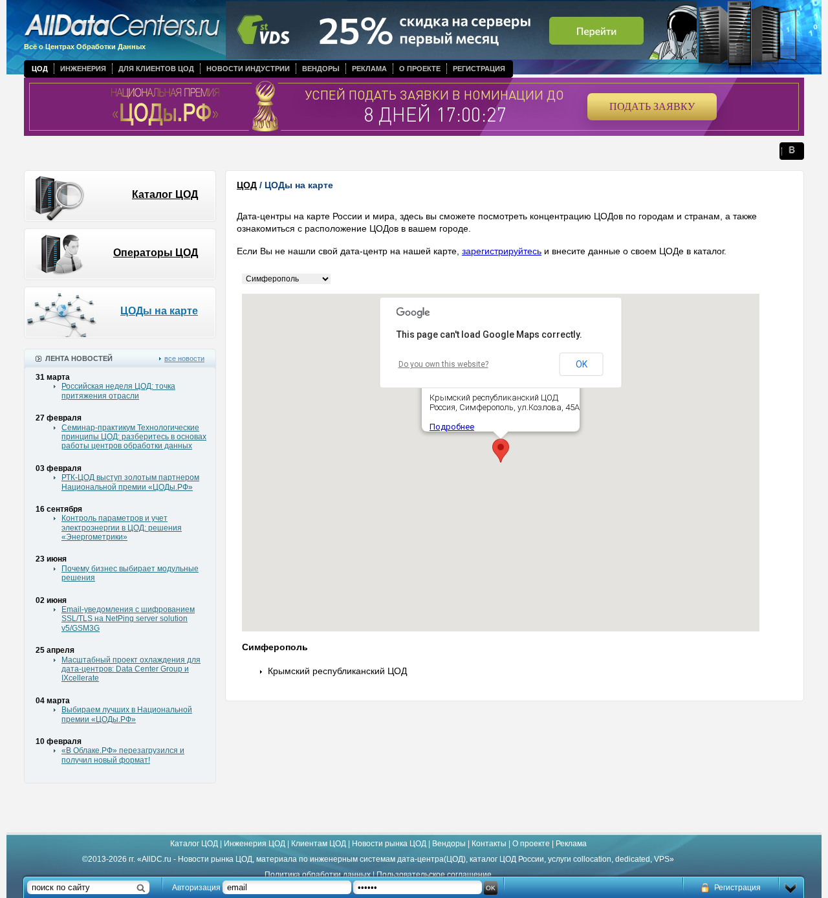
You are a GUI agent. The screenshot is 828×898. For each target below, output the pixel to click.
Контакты (489, 843)
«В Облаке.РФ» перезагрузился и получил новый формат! (122, 755)
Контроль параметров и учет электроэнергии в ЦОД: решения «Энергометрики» (121, 528)
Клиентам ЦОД (318, 843)
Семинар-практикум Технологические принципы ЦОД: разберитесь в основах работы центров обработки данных (133, 437)
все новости (184, 358)
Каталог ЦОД (165, 194)
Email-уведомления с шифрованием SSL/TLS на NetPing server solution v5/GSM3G (128, 619)
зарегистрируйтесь (501, 251)
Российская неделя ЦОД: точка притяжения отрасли (118, 391)
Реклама (369, 68)
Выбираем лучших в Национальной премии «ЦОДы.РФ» (126, 714)
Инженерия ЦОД (254, 843)
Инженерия (83, 68)
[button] (500, 451)
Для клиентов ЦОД (156, 68)
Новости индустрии (248, 68)
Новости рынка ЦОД (389, 843)
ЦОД (40, 68)
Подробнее (452, 427)
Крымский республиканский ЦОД (337, 671)
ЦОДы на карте (159, 310)
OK (581, 364)
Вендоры (321, 68)
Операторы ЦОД (155, 252)
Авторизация (196, 887)
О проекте (420, 68)
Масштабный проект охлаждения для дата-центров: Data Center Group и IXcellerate (131, 669)
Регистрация (479, 68)
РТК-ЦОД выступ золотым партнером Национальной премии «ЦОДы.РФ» (130, 482)
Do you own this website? (443, 364)
